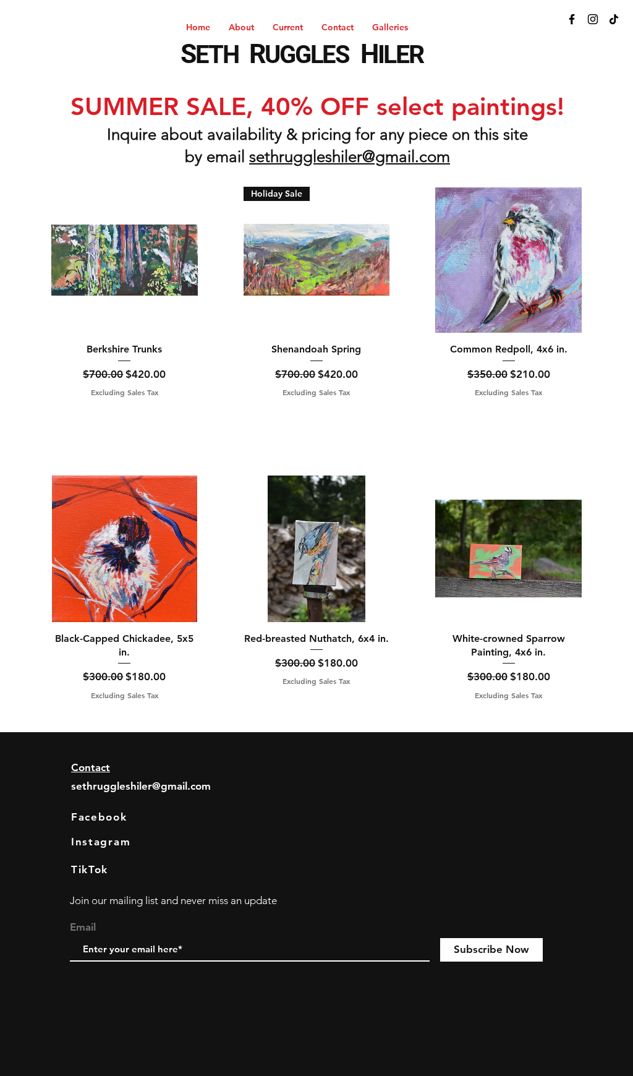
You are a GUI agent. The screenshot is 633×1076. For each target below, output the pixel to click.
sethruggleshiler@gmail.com (349, 156)
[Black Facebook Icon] (572, 19)
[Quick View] (124, 260)
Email (83, 927)
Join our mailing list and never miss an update (173, 900)
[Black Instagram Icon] (593, 19)
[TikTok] (614, 19)
